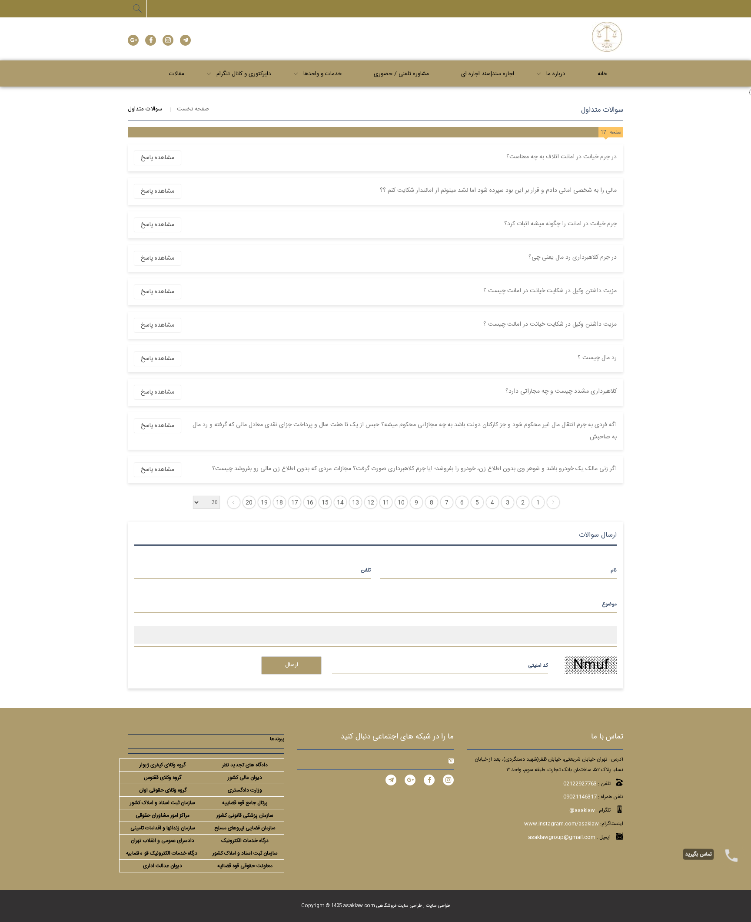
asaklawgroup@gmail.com (561, 837)
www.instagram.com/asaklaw (561, 823)
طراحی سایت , (436, 905)
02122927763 (580, 783)
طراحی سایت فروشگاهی (398, 905)
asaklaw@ (582, 810)
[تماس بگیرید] (731, 854)
